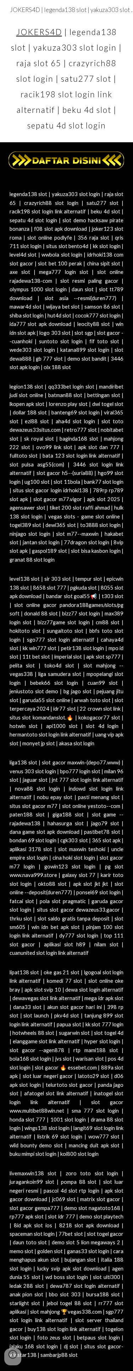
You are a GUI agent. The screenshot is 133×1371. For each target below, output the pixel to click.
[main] (67, 76)
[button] (12, 1356)
